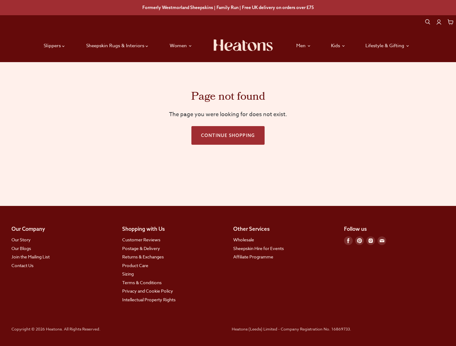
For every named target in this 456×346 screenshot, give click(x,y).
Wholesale (243, 240)
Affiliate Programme (253, 257)
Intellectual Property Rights (149, 300)
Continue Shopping (228, 135)
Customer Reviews (141, 240)
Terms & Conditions (142, 282)
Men (301, 45)
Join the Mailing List (30, 257)
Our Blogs (21, 248)
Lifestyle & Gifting (385, 45)
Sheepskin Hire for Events (258, 248)
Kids (336, 45)
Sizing (128, 274)
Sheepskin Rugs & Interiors (115, 45)
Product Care (135, 265)
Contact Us (22, 265)
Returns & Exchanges (143, 257)
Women (179, 45)
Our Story (21, 240)
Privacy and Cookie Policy (147, 291)
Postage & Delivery (141, 248)
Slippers (53, 45)
